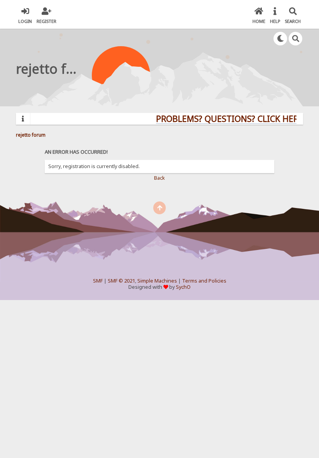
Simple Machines (157, 281)
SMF (98, 281)
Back (159, 178)
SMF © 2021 (121, 281)
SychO (183, 287)
